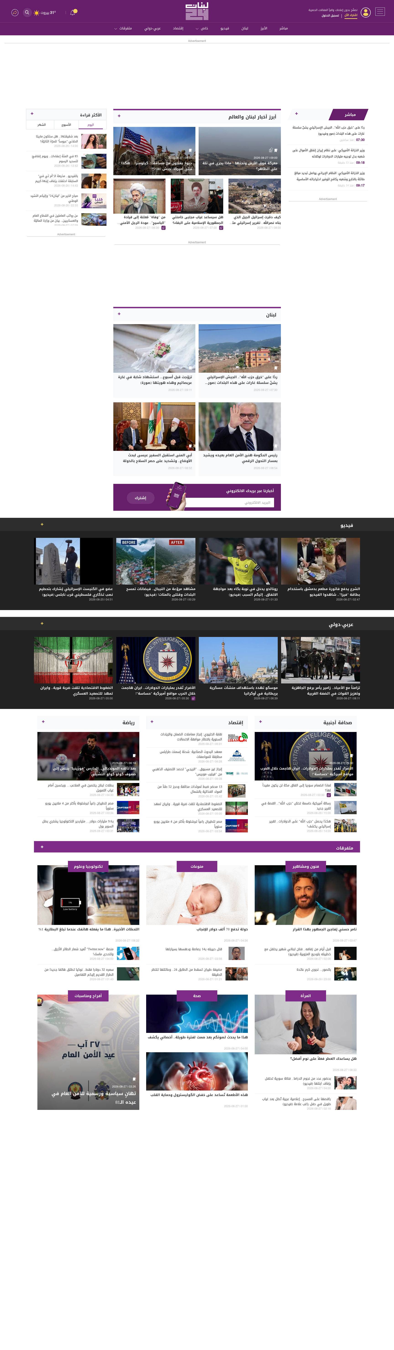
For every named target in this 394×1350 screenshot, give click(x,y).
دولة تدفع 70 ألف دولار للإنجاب (222, 929)
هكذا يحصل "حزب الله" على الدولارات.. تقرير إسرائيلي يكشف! (300, 824)
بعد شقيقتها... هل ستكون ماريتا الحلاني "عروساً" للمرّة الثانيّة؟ (57, 139)
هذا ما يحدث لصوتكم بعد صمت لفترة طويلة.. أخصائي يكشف (198, 1037)
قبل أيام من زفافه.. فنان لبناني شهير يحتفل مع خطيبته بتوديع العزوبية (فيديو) (297, 952)
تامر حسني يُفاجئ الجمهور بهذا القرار (325, 929)
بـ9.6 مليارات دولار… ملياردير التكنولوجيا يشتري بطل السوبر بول (78, 824)
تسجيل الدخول (330, 15)
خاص (204, 28)
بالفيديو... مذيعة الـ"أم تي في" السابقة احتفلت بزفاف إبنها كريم (56, 179)
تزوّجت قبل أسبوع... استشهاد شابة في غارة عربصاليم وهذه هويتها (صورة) (155, 380)
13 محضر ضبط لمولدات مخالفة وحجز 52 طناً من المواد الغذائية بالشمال (190, 789)
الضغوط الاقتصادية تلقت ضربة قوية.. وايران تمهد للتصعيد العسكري (76, 691)
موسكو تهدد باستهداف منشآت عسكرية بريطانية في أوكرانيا (244, 691)
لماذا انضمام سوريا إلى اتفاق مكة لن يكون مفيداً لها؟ (296, 788)
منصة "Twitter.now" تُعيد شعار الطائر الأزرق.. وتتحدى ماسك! (83, 952)
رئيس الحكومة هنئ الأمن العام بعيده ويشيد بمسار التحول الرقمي (240, 458)
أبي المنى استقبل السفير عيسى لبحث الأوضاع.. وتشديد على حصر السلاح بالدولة (157, 458)
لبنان (244, 28)
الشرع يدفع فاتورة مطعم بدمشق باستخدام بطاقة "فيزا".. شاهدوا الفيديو (324, 592)
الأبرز (264, 28)
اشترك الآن (351, 15)
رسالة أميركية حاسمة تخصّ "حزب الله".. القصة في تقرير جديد (296, 806)
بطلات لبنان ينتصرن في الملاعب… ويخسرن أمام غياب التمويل (81, 788)
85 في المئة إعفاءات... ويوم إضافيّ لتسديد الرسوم (55, 159)
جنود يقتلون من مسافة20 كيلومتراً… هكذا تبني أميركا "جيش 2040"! (156, 166)
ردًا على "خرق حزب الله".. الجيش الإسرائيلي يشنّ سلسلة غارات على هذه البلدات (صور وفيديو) (329, 130)
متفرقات (125, 28)
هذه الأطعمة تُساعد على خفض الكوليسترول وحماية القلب (199, 1095)
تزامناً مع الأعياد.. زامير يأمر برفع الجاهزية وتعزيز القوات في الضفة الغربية (326, 691)
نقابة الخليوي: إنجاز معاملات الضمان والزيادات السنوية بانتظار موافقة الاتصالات (191, 737)
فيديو (224, 28)
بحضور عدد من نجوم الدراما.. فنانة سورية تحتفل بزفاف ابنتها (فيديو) (298, 1081)
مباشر (284, 28)
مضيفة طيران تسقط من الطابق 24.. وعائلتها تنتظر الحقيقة (186, 972)
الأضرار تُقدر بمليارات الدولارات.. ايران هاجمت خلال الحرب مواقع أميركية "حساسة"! (158, 691)
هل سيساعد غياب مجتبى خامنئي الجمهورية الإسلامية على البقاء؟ (197, 220)
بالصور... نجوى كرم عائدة (314, 969)
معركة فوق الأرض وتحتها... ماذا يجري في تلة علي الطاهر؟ (239, 166)
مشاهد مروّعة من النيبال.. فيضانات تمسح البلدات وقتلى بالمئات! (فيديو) (160, 592)
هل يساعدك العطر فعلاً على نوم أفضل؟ (323, 1058)
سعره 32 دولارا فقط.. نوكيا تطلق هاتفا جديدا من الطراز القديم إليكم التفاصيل (79, 972)
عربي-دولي (152, 28)
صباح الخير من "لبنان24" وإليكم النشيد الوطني (54, 198)
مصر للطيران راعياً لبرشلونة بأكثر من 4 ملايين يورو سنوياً (188, 824)
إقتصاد (178, 28)
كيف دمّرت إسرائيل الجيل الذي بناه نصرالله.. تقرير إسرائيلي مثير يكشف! (255, 223)
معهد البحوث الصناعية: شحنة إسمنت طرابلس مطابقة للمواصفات (191, 754)
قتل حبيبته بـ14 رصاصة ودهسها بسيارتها (194, 949)
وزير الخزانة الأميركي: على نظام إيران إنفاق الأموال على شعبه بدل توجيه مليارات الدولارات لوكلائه (329, 153)
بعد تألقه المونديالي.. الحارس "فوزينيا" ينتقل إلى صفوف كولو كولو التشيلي (94, 771)
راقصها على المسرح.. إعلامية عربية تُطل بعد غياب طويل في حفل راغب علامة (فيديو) (296, 1102)
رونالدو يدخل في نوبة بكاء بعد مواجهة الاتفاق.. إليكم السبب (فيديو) (245, 592)
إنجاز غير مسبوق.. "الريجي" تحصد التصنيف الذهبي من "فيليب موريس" (187, 772)
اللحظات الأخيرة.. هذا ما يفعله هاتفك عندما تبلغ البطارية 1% (89, 929)
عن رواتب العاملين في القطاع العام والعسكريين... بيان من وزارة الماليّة (55, 218)
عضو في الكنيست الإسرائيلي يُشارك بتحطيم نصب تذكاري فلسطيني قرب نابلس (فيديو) (76, 592)
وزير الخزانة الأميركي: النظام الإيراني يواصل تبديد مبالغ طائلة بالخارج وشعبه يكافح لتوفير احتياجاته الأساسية (329, 176)
